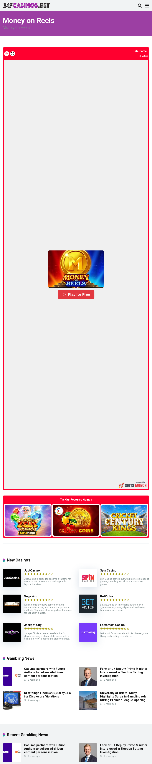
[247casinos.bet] (26, 5)
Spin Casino (108, 570)
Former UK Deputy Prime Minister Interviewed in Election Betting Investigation (124, 672)
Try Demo (27, 520)
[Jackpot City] (12, 640)
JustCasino (32, 570)
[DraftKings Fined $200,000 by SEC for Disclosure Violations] (12, 708)
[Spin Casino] (88, 586)
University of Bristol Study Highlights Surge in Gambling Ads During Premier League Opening (123, 696)
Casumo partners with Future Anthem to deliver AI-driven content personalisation (44, 672)
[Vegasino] (12, 612)
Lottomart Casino (112, 625)
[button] (76, 269)
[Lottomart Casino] (88, 640)
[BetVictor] (88, 612)
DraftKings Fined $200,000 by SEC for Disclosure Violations (47, 694)
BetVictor (106, 596)
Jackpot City (33, 625)
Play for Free (79, 294)
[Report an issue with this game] (6, 53)
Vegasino (30, 596)
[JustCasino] (12, 586)
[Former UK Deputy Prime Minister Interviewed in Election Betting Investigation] (88, 684)
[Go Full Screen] (12, 53)
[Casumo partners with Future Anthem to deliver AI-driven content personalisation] (12, 684)
